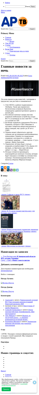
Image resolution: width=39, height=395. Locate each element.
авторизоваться (6, 271)
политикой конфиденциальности (14, 384)
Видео (12, 41)
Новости (8, 39)
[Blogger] (5, 170)
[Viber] (11, 170)
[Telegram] (17, 170)
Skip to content (6, 10)
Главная (8, 37)
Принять (6, 389)
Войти (7, 3)
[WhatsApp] (14, 170)
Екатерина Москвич (12, 321)
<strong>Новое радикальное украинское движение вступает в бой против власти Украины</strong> (19, 230)
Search (3, 59)
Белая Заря (9, 49)
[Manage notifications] (34, 382)
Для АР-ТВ (9, 43)
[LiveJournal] (8, 170)
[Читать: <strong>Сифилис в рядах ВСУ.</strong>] (6, 192)
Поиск (27, 6)
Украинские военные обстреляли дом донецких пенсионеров (20, 323)
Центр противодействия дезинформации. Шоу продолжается (20, 312)
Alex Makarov (10, 316)
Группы (12, 55)
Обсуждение (14, 78)
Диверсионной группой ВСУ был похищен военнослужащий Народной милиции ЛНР (21, 302)
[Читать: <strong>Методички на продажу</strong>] (12, 244)
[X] (2, 170)
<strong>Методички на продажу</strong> (16, 246)
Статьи (7, 45)
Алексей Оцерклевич (13, 310)
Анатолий (9, 300)
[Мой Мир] (8, 167)
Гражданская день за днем (19, 51)
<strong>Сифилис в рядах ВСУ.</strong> (15, 194)
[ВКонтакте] (2, 167)
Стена (7, 53)
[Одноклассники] (5, 167)
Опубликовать (15, 47)
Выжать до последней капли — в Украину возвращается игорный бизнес (17, 317)
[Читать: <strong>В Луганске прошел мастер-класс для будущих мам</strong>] (10, 209)
